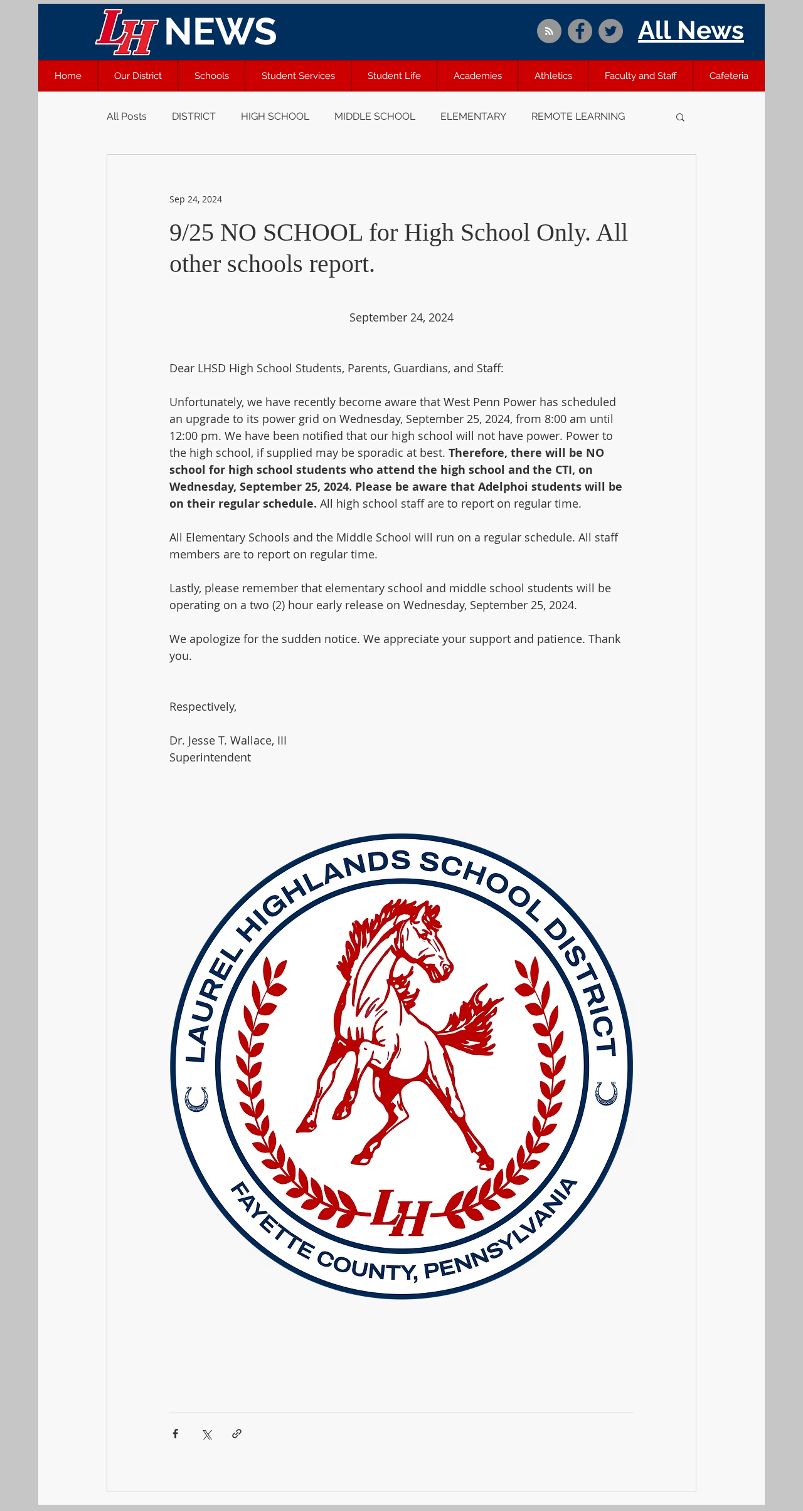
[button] (138, 75)
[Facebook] (580, 31)
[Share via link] (237, 1434)
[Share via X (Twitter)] (206, 1434)
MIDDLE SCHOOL (374, 116)
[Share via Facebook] (175, 1434)
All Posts (127, 116)
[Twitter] (610, 31)
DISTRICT (194, 116)
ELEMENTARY (473, 116)
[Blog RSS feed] (549, 31)
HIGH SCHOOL (275, 116)
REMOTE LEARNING (578, 116)
